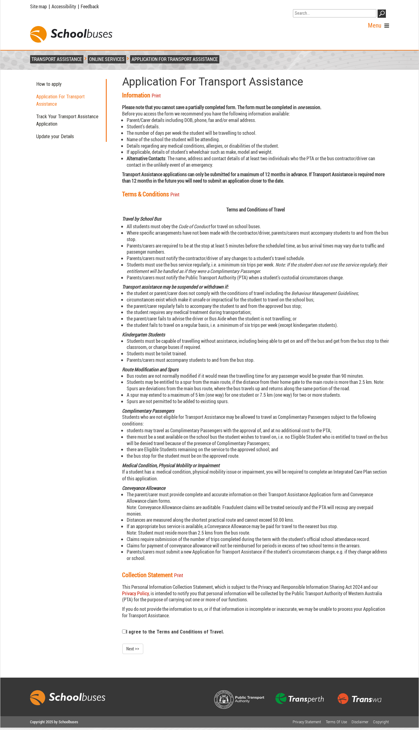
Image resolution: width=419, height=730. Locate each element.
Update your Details (55, 136)
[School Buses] (71, 34)
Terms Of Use (336, 722)
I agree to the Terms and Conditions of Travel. (175, 632)
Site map (38, 6)
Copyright (381, 722)
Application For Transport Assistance (60, 100)
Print (156, 96)
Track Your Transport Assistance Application (67, 120)
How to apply (49, 84)
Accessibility (64, 6)
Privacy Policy (135, 593)
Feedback (90, 6)
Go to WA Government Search (321, 5)
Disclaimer (360, 722)
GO (383, 15)
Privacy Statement (307, 722)
